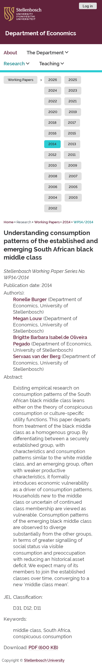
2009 (72, 165)
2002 (52, 208)
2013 (72, 144)
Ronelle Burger (30, 299)
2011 (72, 155)
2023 (73, 90)
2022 (52, 101)
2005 (73, 187)
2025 (73, 80)
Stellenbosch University (44, 660)
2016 (52, 133)
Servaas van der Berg (36, 356)
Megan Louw (27, 318)
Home (9, 222)
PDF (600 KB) (43, 647)
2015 (72, 133)
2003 (73, 198)
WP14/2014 (83, 222)
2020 (52, 112)
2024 (52, 90)
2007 (73, 176)
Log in (88, 6)
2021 (73, 101)
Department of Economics (40, 33)
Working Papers (20, 80)
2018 (52, 123)
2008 (52, 176)
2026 (52, 80)
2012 (52, 155)
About (10, 52)
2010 (52, 165)
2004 (52, 198)
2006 (52, 187)
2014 (52, 144)
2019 (73, 112)
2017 (72, 123)
